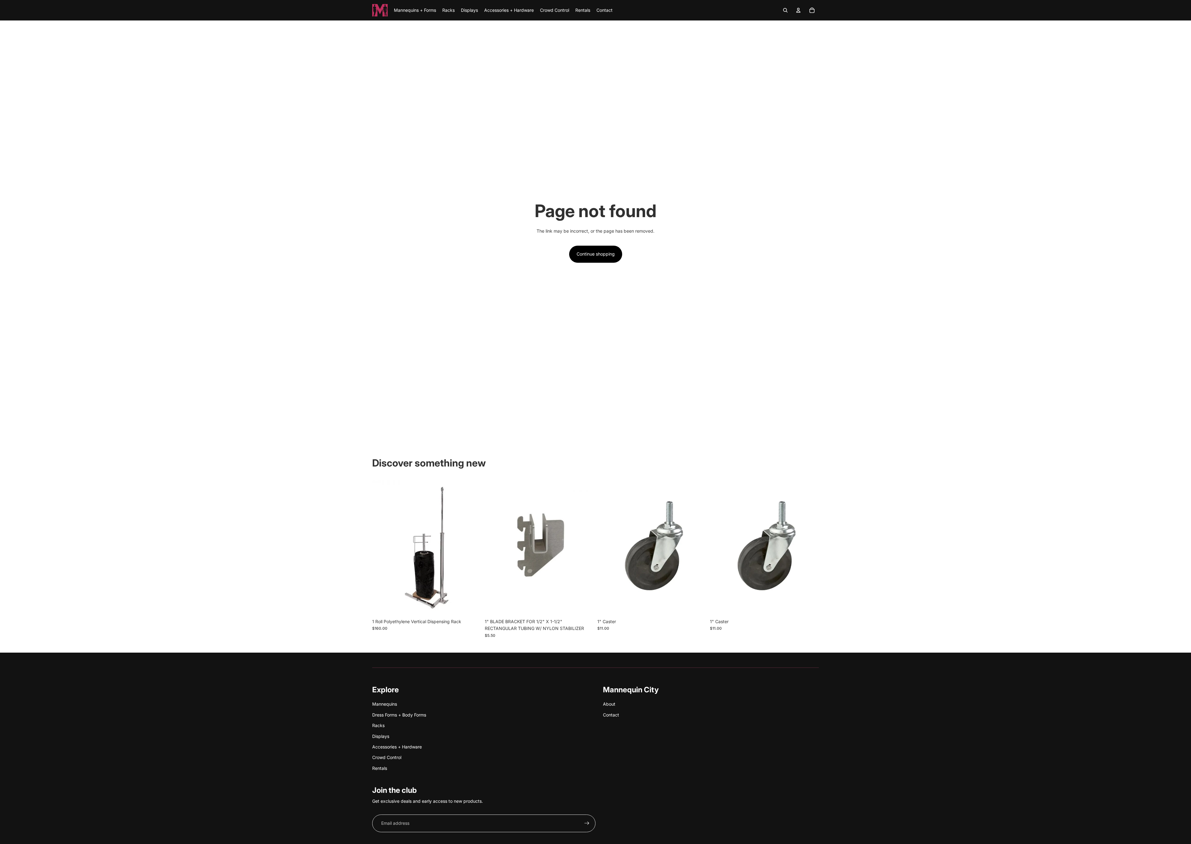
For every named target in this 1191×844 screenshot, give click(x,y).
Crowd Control (386, 757)
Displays (380, 736)
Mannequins (384, 704)
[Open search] (785, 10)
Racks (378, 725)
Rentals (379, 768)
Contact (611, 714)
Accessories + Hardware (397, 746)
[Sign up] (587, 823)
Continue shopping (596, 254)
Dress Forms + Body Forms (399, 714)
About (609, 704)
